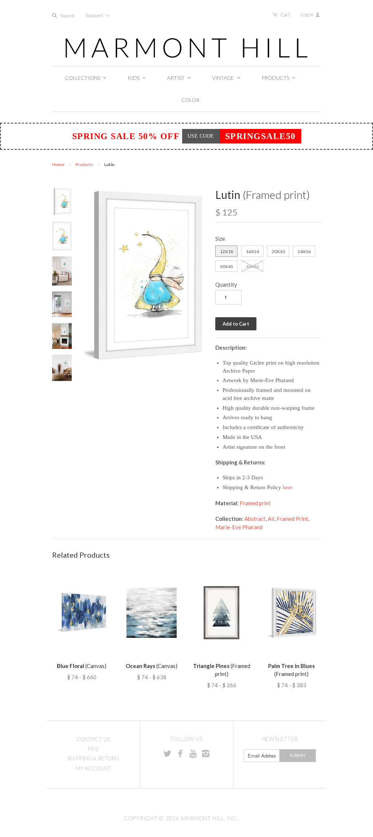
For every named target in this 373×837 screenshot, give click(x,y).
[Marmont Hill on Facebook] (180, 753)
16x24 (252, 251)
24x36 (304, 251)
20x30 (278, 251)
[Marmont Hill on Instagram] (206, 753)
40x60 (252, 266)
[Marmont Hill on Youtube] (193, 753)
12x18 (226, 251)
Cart (285, 14)
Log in (307, 14)
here (287, 487)
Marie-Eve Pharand (239, 527)
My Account (93, 768)
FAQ (93, 748)
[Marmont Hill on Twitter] (167, 753)
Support (95, 15)
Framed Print (292, 518)
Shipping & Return (93, 758)
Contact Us (93, 739)
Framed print (255, 503)
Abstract (255, 518)
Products (84, 164)
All (271, 518)
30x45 (226, 266)
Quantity (226, 284)
